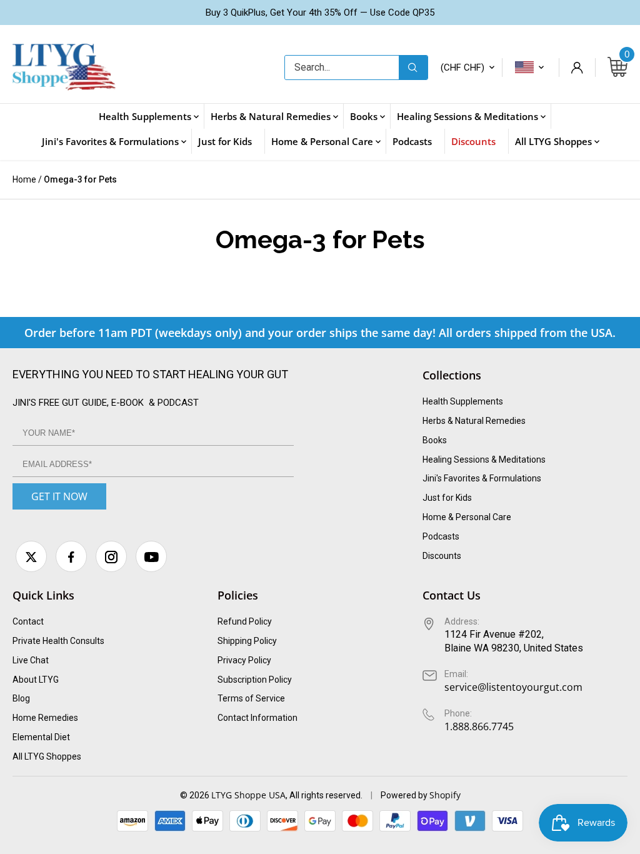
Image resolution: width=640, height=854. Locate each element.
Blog (21, 698)
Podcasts (440, 536)
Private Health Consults (58, 641)
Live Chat (30, 660)
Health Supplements (462, 401)
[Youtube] (151, 556)
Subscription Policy (255, 680)
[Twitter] (31, 556)
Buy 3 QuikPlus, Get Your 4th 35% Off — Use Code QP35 (320, 12)
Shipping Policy (247, 641)
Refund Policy (245, 621)
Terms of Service (251, 698)
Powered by (405, 795)
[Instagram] (111, 556)
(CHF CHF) (462, 67)
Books (434, 440)
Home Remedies (45, 718)
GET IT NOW (59, 496)
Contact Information (258, 718)
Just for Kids (447, 498)
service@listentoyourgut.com (513, 687)
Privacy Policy (244, 660)
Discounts (441, 556)
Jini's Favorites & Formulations (481, 478)
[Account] (577, 67)
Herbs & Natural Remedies (474, 421)
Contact (28, 621)
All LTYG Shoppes (46, 756)
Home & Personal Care (466, 517)
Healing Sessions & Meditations (484, 460)
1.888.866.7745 (479, 726)
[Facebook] (71, 556)
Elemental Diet (41, 737)
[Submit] (413, 67)
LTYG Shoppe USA (248, 795)
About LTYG (35, 680)
